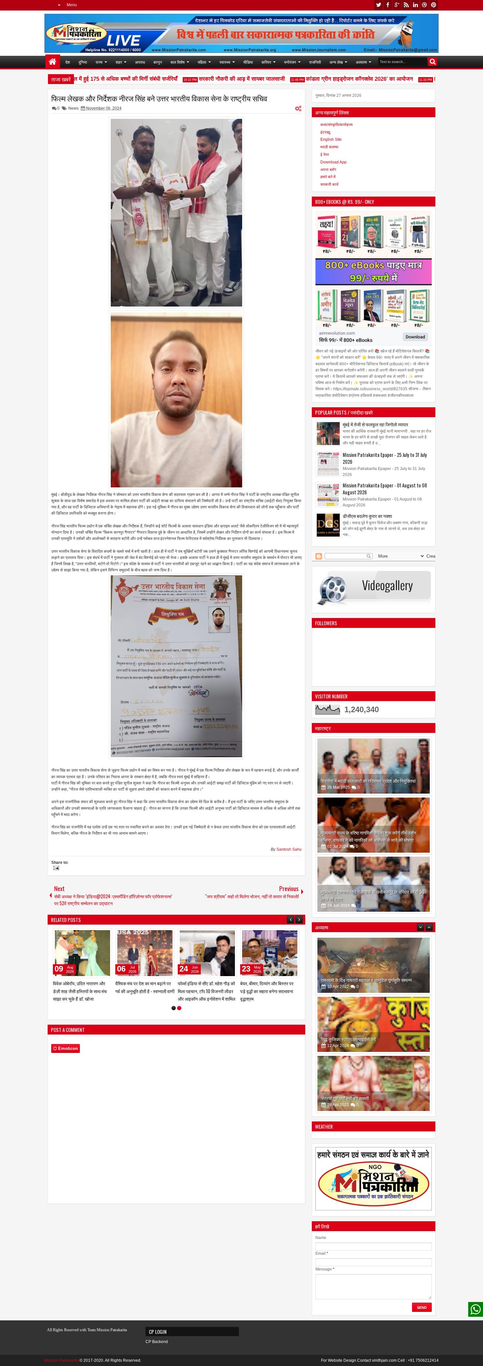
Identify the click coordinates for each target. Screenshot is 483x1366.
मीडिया (248, 62)
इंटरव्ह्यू (325, 132)
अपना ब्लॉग (328, 169)
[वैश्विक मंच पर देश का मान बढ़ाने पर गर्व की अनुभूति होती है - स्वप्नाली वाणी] (269, 953)
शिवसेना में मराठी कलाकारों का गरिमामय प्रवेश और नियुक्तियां (368, 780)
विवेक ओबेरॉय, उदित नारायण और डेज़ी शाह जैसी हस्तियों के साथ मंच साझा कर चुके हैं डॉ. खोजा (205, 991)
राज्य (99, 62)
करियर (266, 62)
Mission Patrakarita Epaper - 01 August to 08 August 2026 (385, 489)
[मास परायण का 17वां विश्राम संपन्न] (144, 953)
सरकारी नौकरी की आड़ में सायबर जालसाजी (223, 79)
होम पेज (52, 61)
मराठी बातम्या (329, 147)
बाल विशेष (178, 62)
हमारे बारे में (327, 177)
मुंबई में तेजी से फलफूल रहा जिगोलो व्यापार (375, 424)
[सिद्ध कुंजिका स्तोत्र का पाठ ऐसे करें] (373, 965)
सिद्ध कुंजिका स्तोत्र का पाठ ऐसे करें (348, 979)
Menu (72, 5)
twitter (378, 5)
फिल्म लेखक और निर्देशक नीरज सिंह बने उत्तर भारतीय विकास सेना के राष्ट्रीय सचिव (159, 98)
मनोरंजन (290, 62)
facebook (387, 5)
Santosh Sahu (289, 849)
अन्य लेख (336, 62)
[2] (179, 1008)
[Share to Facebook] (90, 934)
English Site (331, 139)
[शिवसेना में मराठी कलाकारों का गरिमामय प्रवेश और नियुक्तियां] (373, 766)
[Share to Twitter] (97, 934)
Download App (333, 162)
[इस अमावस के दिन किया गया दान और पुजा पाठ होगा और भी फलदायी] (373, 1083)
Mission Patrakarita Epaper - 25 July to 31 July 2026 (385, 458)
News (73, 108)
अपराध (140, 62)
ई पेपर (324, 154)
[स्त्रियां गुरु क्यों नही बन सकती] (373, 1024)
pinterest (433, 5)
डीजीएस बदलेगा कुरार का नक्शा (367, 515)
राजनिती (315, 62)
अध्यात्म (361, 62)
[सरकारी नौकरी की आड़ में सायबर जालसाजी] (82, 953)
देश (67, 62)
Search (432, 61)
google (397, 5)
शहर (119, 62)
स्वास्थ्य (224, 62)
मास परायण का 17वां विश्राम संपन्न (142, 983)
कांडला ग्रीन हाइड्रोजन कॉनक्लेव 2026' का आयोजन (340, 79)
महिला (202, 62)
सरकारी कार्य (329, 184)
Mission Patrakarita (61, 1360)
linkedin (415, 5)
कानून (157, 62)
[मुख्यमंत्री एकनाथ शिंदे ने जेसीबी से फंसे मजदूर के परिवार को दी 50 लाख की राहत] (373, 884)
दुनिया (83, 62)
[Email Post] (55, 868)
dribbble (424, 5)
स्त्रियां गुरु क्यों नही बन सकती (345, 1038)
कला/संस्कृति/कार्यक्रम (336, 124)
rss (406, 5)
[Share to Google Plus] (105, 934)
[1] (174, 1008)
